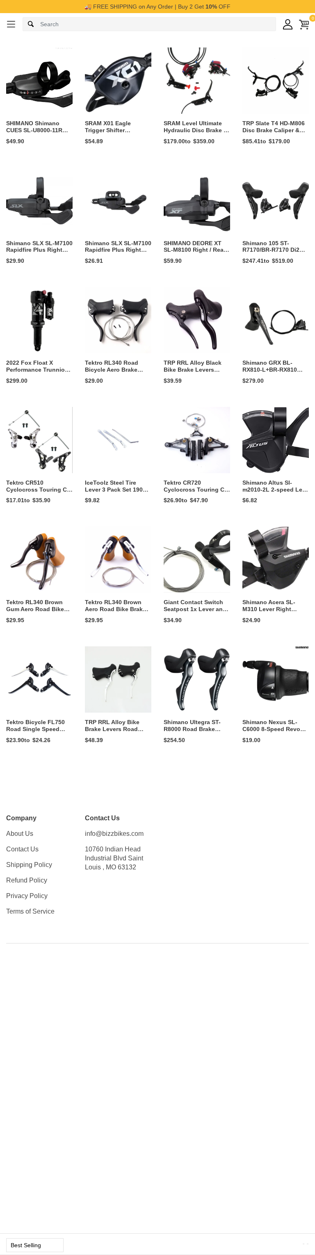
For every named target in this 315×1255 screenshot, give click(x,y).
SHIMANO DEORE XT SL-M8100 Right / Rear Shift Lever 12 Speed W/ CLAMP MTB (197, 253)
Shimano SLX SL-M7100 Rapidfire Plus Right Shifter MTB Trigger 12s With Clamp (39, 253)
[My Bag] (304, 24)
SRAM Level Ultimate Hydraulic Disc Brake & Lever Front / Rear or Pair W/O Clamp (196, 133)
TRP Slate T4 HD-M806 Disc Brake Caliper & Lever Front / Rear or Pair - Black (273, 133)
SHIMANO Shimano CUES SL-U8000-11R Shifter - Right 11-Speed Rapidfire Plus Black (39, 133)
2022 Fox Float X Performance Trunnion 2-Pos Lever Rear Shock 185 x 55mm (37, 372)
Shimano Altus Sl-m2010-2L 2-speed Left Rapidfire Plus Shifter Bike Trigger (274, 492)
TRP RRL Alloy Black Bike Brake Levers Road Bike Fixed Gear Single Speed (194, 372)
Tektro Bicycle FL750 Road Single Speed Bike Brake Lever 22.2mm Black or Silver (37, 732)
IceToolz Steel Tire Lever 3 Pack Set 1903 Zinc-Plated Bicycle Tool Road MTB (115, 492)
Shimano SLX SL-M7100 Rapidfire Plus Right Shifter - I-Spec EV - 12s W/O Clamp (118, 253)
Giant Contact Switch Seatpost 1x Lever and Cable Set (195, 609)
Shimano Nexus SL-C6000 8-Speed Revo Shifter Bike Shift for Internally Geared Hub (273, 732)
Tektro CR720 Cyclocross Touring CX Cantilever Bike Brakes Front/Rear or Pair (196, 492)
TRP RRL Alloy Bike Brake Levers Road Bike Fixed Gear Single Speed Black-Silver (116, 732)
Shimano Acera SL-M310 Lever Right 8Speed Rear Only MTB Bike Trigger (274, 612)
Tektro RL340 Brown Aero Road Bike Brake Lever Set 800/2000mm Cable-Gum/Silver (116, 612)
